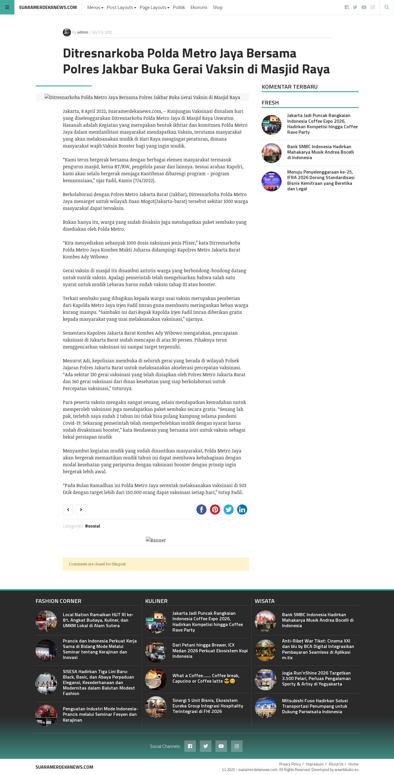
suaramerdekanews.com (48, 7)
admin (82, 32)
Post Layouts (120, 7)
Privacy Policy (290, 764)
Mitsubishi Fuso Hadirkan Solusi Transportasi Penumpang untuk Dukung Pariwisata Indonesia (315, 706)
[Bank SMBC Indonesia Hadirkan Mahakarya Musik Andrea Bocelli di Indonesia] (272, 153)
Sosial (94, 525)
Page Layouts (153, 7)
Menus (93, 7)
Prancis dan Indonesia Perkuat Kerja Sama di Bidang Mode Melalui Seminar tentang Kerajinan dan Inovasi (100, 649)
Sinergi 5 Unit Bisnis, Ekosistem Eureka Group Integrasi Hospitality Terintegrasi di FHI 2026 (207, 706)
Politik (179, 7)
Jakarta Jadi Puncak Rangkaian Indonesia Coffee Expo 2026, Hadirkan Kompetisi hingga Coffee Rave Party (322, 123)
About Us (336, 764)
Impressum (315, 764)
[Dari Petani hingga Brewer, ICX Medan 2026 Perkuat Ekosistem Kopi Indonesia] (156, 652)
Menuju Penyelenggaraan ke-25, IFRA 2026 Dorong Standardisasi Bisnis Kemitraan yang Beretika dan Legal (320, 180)
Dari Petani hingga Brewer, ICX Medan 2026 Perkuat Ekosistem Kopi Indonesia (210, 650)
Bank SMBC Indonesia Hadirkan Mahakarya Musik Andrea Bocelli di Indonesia (320, 152)
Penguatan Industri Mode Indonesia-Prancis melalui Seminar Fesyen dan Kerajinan (100, 714)
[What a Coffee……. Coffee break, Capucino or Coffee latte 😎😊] (156, 679)
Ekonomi (199, 7)
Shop (218, 7)
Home (353, 764)
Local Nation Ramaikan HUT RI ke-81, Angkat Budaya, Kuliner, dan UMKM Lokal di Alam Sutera (98, 620)
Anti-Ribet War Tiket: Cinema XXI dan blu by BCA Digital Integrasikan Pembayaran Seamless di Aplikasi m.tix (318, 649)
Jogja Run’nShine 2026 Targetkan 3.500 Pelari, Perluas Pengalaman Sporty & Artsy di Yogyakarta (316, 678)
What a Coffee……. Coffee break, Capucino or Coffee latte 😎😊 (205, 678)
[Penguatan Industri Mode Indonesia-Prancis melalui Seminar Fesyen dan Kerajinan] (46, 715)
